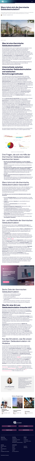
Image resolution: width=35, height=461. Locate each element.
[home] (4, 1)
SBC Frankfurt (5, 367)
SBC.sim (20, 367)
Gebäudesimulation (11, 368)
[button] (32, 1)
